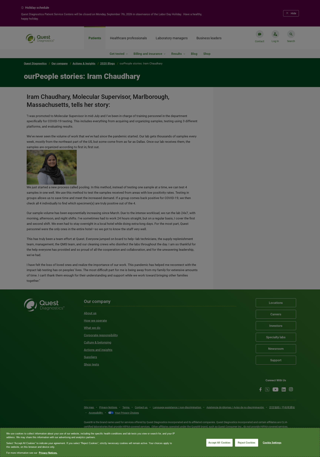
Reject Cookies (246, 442)
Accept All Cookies (219, 442)
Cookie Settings (272, 442)
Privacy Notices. (48, 452)
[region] (160, 442)
